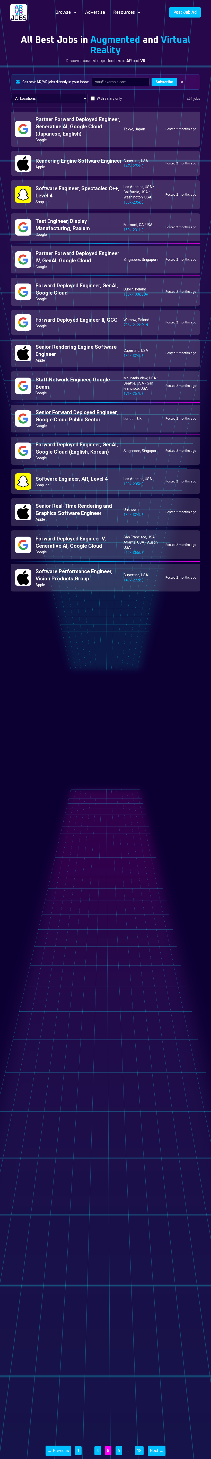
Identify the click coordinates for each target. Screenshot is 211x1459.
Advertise (95, 12)
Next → (156, 1450)
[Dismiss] (182, 82)
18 (139, 1450)
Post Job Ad (185, 12)
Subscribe (164, 82)
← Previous (58, 1450)
